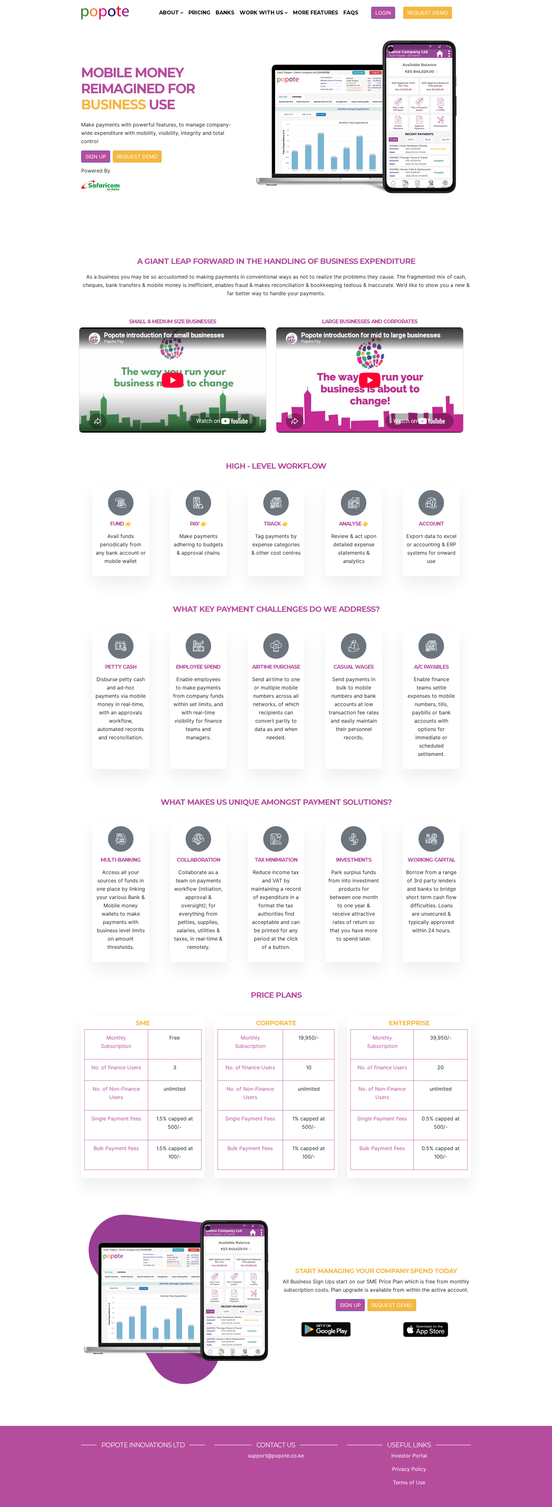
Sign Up (95, 156)
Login (383, 13)
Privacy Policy (409, 1469)
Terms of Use (409, 1482)
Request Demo (427, 13)
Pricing (199, 13)
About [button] (169, 13)
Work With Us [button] (261, 13)
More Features (315, 13)
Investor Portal (409, 1455)
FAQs (350, 13)
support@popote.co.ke (276, 1455)
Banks (225, 13)
